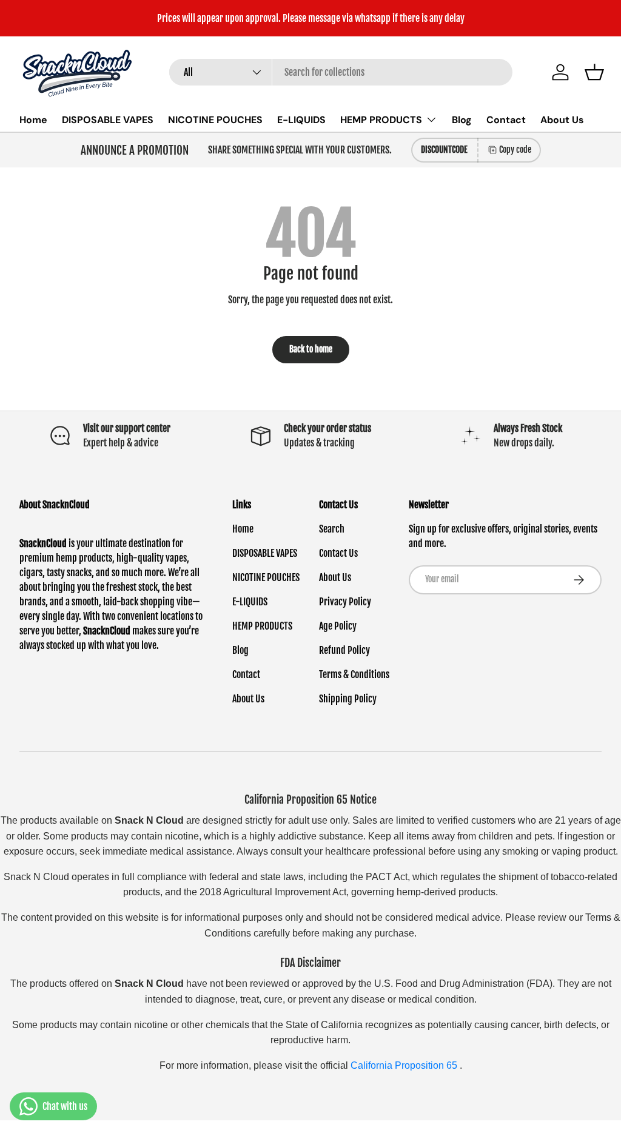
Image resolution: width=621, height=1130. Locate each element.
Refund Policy (344, 650)
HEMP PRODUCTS (262, 626)
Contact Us (338, 553)
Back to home (310, 349)
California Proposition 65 (405, 1065)
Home (33, 119)
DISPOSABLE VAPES (107, 119)
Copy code (515, 149)
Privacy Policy (345, 602)
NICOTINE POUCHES (215, 119)
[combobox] (341, 72)
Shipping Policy (348, 699)
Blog (462, 119)
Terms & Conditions (354, 674)
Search (331, 529)
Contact (506, 119)
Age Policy (338, 626)
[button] (594, 72)
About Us (562, 119)
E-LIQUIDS (301, 119)
